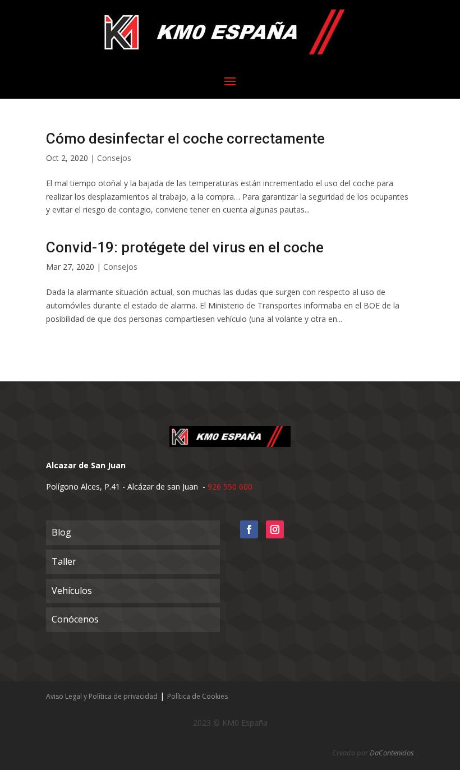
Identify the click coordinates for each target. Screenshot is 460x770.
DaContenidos (392, 753)
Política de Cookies (197, 696)
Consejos (114, 158)
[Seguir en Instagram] (275, 529)
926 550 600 (230, 486)
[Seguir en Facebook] (249, 529)
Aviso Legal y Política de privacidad (102, 696)
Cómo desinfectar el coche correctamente (185, 138)
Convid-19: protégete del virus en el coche (185, 247)
